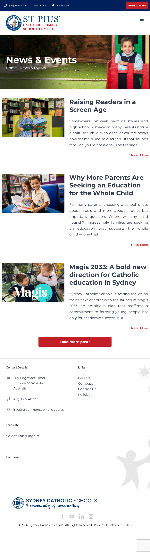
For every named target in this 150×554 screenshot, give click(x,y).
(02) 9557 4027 (24, 399)
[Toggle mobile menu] (142, 21)
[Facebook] (62, 516)
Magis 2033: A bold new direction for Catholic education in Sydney (107, 274)
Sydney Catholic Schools (46, 525)
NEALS (127, 525)
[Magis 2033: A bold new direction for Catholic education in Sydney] (33, 282)
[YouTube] (72, 516)
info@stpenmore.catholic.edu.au (38, 409)
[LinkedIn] (81, 516)
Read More (139, 155)
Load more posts (75, 342)
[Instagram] (91, 516)
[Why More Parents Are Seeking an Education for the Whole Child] (33, 193)
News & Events (33, 68)
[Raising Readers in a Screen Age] (33, 117)
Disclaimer (114, 525)
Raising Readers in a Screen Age (102, 105)
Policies (99, 525)
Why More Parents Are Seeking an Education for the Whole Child (106, 185)
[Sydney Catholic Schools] (75, 503)
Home (11, 68)
